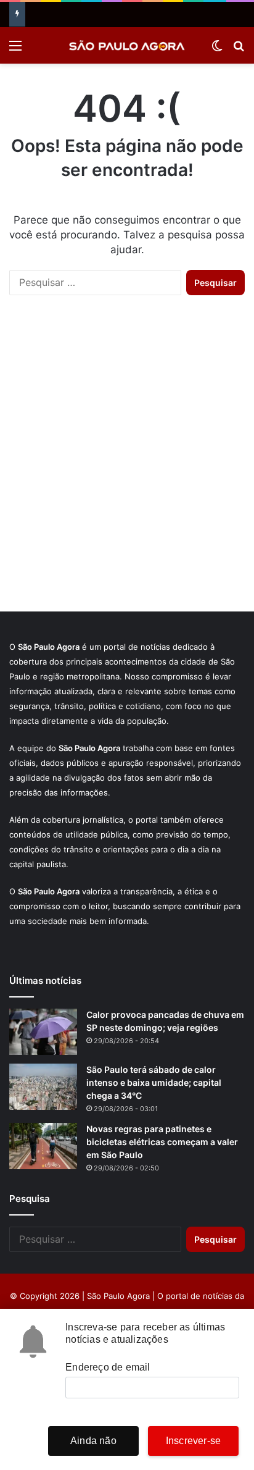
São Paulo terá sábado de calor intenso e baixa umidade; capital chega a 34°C (153, 1082)
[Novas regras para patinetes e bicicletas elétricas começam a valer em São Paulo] (43, 1146)
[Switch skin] (217, 50)
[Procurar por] (238, 50)
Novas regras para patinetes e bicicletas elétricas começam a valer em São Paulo (162, 1142)
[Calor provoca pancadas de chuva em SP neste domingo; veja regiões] (43, 1032)
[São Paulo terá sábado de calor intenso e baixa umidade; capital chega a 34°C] (43, 1087)
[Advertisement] (127, 465)
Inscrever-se (193, 1440)
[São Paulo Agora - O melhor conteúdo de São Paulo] (127, 45)
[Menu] (15, 50)
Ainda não (93, 1440)
